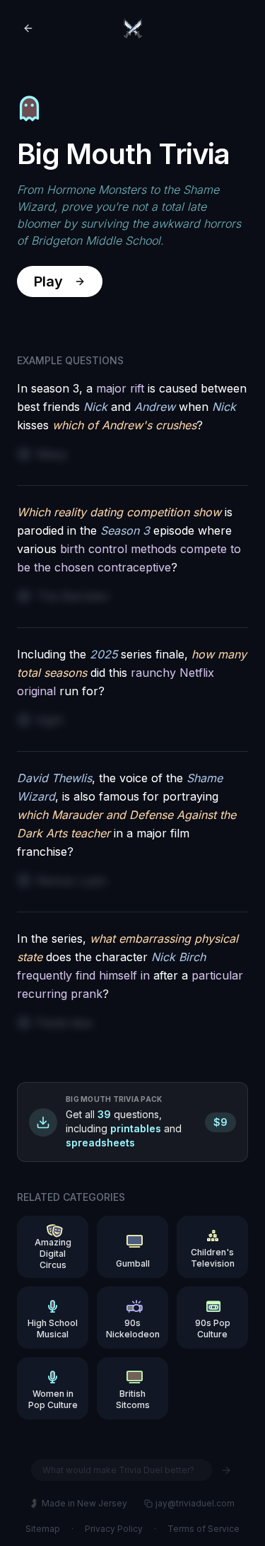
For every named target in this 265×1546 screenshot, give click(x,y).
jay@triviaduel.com (195, 1503)
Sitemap (42, 1528)
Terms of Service (203, 1528)
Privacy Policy (114, 1528)
